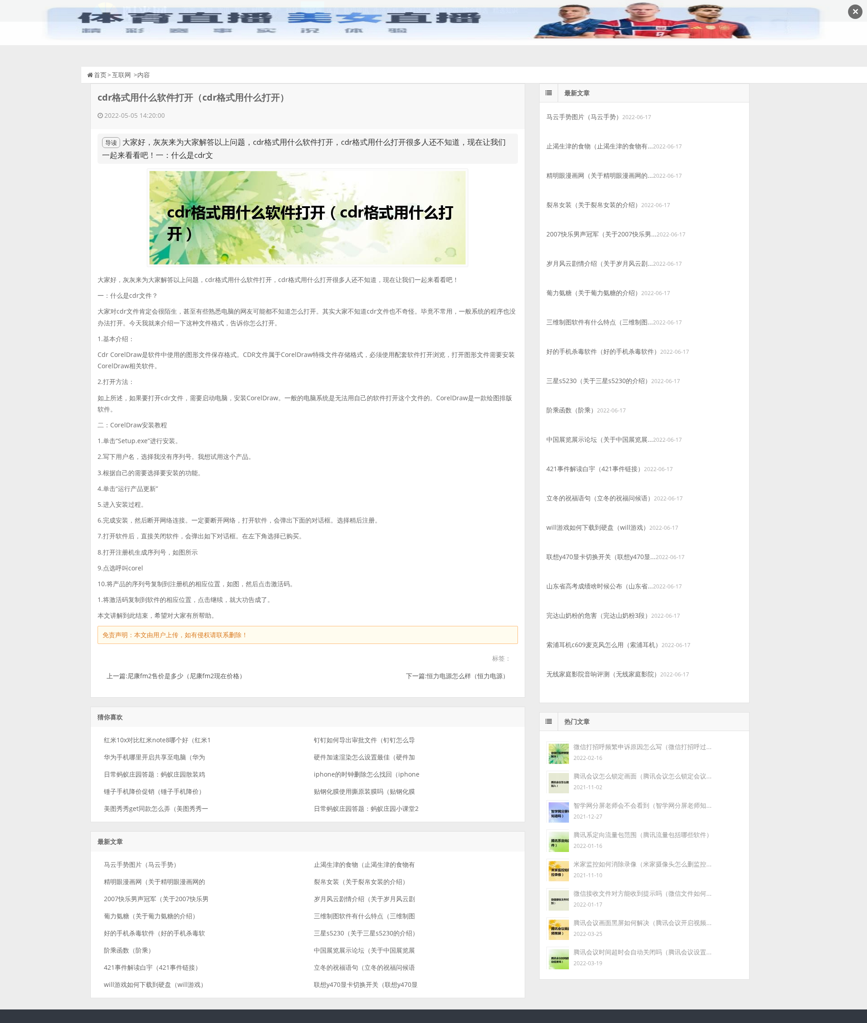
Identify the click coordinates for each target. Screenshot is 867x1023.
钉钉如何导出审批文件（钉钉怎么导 (364, 740)
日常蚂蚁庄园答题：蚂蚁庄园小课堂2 (366, 808)
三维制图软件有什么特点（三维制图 (364, 916)
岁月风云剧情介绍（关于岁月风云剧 (364, 898)
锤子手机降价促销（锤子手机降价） (154, 791)
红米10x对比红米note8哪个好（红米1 (157, 740)
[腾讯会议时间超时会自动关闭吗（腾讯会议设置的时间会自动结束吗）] (557, 957)
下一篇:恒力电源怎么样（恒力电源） (457, 675)
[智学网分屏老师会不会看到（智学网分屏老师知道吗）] (557, 811)
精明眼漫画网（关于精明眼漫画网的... (599, 175)
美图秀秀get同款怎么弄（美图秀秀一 (156, 808)
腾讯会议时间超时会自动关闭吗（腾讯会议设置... (642, 952)
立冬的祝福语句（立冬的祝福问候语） (600, 498)
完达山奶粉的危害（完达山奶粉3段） (598, 615)
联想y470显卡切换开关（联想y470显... (601, 556)
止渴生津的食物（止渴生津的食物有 (364, 864)
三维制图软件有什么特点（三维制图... (599, 322)
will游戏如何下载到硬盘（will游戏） (155, 984)
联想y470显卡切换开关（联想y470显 (366, 984)
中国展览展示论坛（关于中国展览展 (364, 950)
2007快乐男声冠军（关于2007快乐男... (601, 234)
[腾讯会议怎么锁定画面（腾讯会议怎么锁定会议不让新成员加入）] (557, 781)
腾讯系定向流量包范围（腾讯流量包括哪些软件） (643, 834)
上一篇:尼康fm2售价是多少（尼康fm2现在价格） (176, 675)
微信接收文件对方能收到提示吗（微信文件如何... (642, 893)
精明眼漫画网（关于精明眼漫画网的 (154, 881)
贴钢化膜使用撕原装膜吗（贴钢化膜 (364, 791)
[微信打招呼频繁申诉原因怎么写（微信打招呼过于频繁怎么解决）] (557, 752)
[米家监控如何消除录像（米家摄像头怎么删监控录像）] (557, 869)
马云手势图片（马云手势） (142, 864)
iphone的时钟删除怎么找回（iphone (367, 774)
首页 (100, 74)
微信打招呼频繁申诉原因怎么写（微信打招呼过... (642, 746)
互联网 (121, 74)
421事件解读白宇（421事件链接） (152, 967)
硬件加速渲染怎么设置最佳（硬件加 (364, 757)
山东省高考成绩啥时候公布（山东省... (599, 586)
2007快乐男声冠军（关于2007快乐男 (156, 898)
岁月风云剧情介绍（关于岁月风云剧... (599, 263)
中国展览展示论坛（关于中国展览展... (599, 439)
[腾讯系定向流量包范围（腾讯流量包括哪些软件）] (557, 840)
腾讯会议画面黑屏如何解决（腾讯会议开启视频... (642, 922)
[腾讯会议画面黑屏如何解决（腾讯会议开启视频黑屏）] (557, 928)
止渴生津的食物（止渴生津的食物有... (599, 146)
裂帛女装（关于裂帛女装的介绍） (361, 881)
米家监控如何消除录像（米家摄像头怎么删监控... (642, 864)
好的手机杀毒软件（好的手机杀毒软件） (603, 351)
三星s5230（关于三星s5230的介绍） (366, 933)
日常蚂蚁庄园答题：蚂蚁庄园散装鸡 (154, 774)
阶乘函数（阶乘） (129, 950)
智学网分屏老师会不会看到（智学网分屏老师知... (642, 805)
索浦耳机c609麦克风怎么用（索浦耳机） (604, 644)
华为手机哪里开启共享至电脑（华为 (154, 757)
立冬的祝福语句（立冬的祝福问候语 (364, 967)
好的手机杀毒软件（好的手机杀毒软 (154, 933)
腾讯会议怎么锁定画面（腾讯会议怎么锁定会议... (642, 776)
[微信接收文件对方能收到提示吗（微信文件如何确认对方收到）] (557, 899)
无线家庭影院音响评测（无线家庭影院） (603, 674)
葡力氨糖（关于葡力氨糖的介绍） (151, 916)
